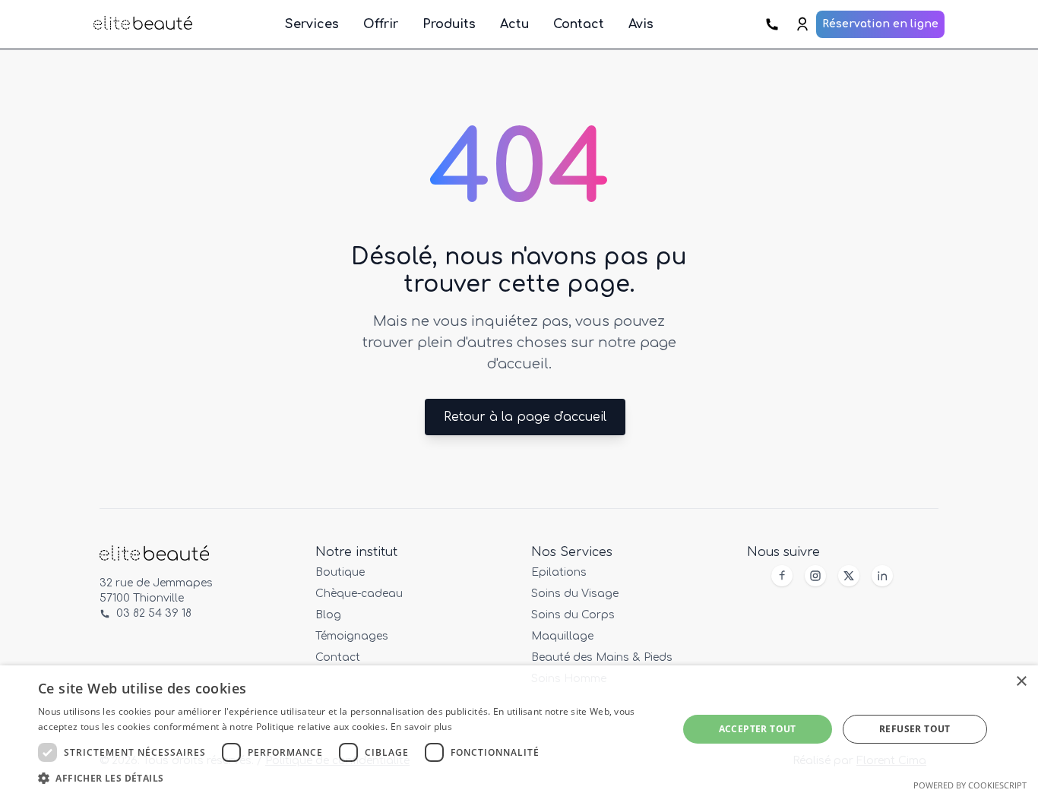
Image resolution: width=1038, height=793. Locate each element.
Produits (449, 24)
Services (312, 24)
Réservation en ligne (880, 24)
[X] (848, 575)
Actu (514, 24)
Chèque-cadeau (359, 593)
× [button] (1021, 681)
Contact (578, 24)
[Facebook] (782, 575)
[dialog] (519, 729)
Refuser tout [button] (915, 728)
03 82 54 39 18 (153, 613)
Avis (640, 24)
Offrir (380, 24)
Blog (328, 615)
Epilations (559, 572)
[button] (348, 776)
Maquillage (562, 636)
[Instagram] (815, 575)
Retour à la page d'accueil (525, 417)
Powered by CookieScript (970, 785)
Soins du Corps (573, 615)
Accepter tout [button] (757, 728)
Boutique (340, 572)
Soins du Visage (575, 593)
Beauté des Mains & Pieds (601, 657)
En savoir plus (421, 726)
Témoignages (351, 636)
